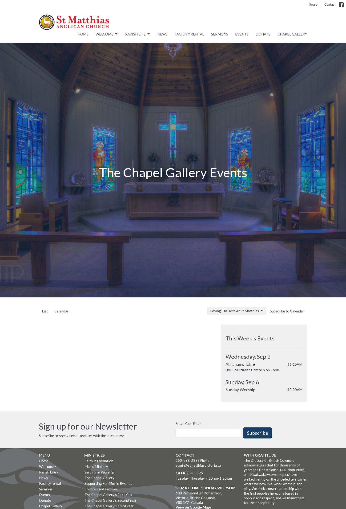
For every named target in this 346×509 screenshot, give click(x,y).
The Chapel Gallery (99, 478)
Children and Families (101, 489)
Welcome (104, 34)
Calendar (61, 311)
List (45, 311)
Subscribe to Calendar (287, 311)
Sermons (219, 34)
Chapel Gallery (292, 34)
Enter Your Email (188, 423)
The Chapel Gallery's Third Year (109, 506)
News (162, 34)
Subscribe (257, 433)
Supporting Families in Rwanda (108, 483)
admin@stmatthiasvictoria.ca (198, 465)
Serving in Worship (99, 472)
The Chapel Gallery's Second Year (110, 500)
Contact (329, 4)
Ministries (94, 455)
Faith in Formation (98, 461)
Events (242, 34)
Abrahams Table (240, 364)
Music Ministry (96, 466)
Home (83, 34)
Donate (263, 34)
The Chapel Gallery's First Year (108, 495)
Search (313, 4)
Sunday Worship (240, 389)
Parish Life (135, 34)
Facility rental (189, 34)
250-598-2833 (188, 460)
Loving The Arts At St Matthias (234, 311)
